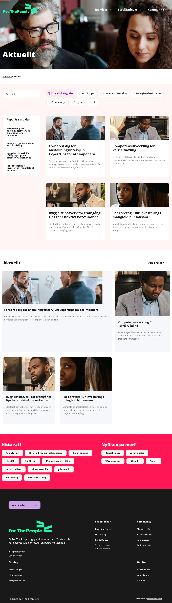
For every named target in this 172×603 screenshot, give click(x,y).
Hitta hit (141, 580)
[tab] (60, 93)
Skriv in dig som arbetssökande (102, 547)
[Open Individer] (109, 10)
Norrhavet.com (154, 598)
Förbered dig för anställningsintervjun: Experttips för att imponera (19, 132)
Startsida (7, 76)
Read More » (11, 420)
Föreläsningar (15, 569)
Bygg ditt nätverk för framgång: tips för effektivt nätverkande (19, 155)
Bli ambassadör (144, 534)
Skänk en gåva (144, 529)
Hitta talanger (15, 575)
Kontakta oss (101, 539)
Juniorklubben (144, 545)
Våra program (143, 539)
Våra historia (143, 575)
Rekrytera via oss (17, 580)
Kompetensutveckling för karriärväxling (21, 144)
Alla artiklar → (157, 262)
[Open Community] (166, 10)
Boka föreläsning (103, 529)
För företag (100, 534)
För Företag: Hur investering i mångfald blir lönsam (21, 168)
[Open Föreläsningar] (139, 10)
